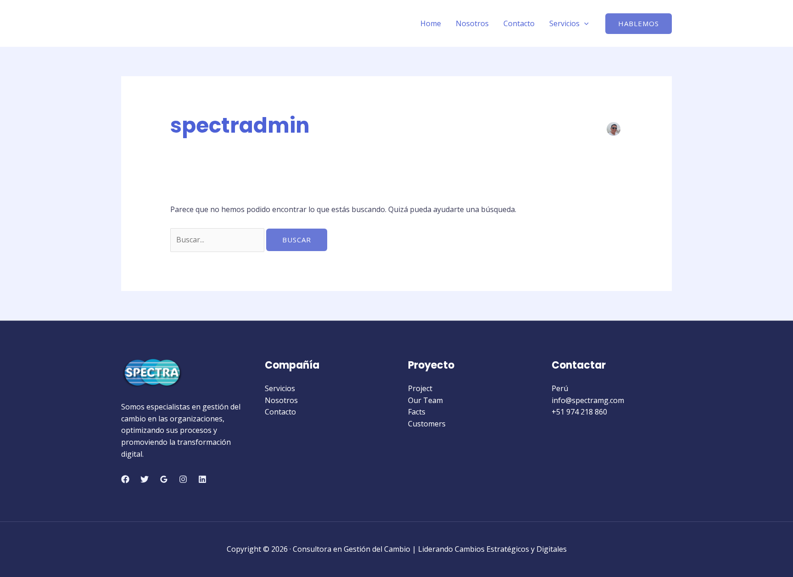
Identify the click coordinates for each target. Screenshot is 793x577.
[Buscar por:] (218, 240)
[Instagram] (183, 479)
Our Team (425, 400)
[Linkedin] (202, 479)
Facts (416, 412)
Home (430, 23)
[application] (584, 23)
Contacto (519, 23)
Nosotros (472, 23)
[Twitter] (144, 479)
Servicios (564, 23)
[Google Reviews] (164, 479)
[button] (638, 23)
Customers (427, 424)
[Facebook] (125, 479)
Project (420, 388)
